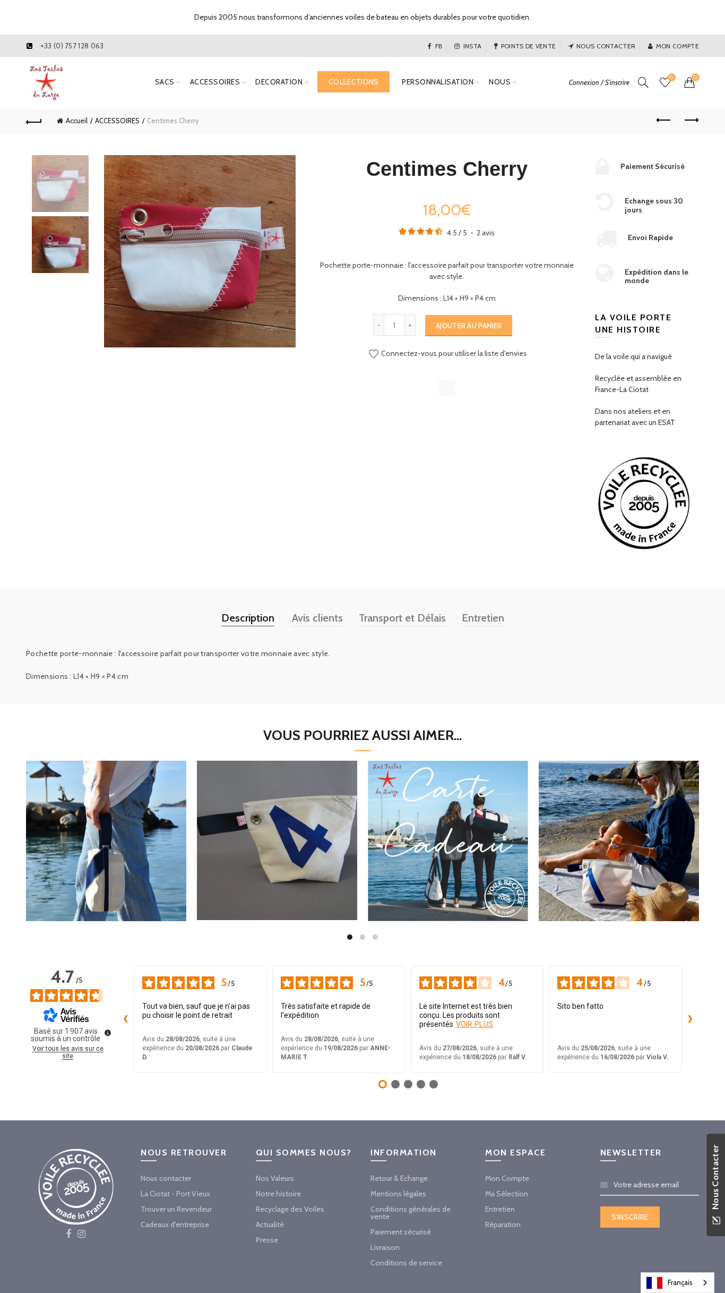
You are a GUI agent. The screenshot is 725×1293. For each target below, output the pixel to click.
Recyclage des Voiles (290, 1209)
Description (247, 617)
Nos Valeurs (275, 1178)
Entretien (483, 617)
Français (680, 1282)
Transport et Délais (402, 617)
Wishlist (671, 77)
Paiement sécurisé (400, 1232)
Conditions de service (406, 1263)
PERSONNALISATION (437, 82)
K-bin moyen (618, 827)
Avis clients (317, 617)
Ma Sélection (506, 1193)
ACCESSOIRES (117, 120)
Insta (472, 46)
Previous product (664, 120)
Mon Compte (507, 1178)
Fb (438, 46)
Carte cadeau (447, 827)
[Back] (34, 120)
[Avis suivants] (690, 1019)
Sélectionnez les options (448, 879)
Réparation (503, 1224)
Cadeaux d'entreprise (175, 1224)
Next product (691, 120)
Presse (267, 1240)
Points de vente (528, 46)
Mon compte (677, 46)
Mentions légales (398, 1193)
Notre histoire (278, 1193)
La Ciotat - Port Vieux (175, 1193)
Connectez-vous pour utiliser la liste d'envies (453, 353)
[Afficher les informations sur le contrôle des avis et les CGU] (107, 1032)
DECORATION (279, 82)
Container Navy (106, 827)
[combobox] (677, 1282)
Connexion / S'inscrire (599, 82)
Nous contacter (605, 46)
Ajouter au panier (469, 325)
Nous (500, 82)
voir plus (475, 1024)
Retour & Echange (399, 1178)
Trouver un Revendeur (176, 1209)
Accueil (77, 120)
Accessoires (215, 82)
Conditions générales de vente (410, 1212)
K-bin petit (277, 827)
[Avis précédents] (125, 1019)
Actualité (270, 1224)
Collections (353, 82)
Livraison (385, 1247)
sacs (165, 82)
